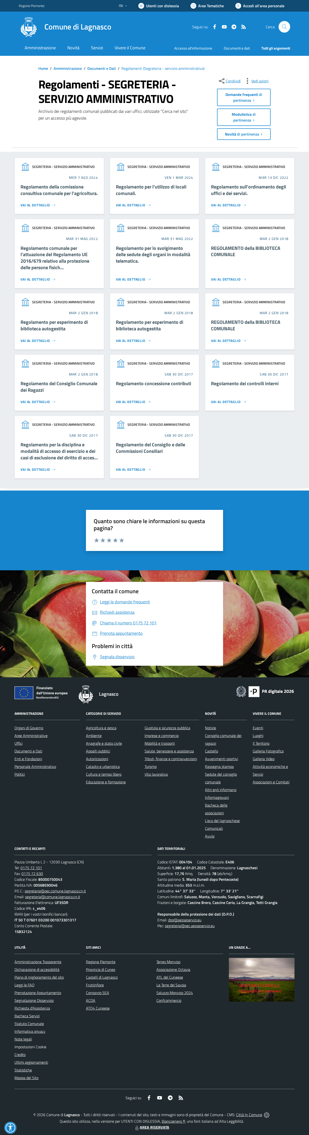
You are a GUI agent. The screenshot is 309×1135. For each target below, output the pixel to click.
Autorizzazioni (97, 759)
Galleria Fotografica (268, 751)
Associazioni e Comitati (271, 782)
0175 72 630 (32, 873)
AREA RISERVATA (154, 1127)
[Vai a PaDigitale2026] (265, 691)
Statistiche (23, 1070)
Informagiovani (217, 797)
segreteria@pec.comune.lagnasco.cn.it (55, 891)
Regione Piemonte (31, 5)
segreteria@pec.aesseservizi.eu (190, 926)
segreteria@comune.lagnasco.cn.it (52, 897)
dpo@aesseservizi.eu (184, 920)
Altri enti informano (220, 790)
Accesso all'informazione (193, 48)
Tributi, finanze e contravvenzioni (171, 759)
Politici (19, 774)
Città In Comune (249, 1115)
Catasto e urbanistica (103, 766)
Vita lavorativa (156, 774)
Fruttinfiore (95, 985)
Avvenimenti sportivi (221, 759)
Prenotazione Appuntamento (37, 993)
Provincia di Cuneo (100, 969)
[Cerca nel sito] (284, 27)
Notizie (210, 728)
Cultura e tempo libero (103, 774)
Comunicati (214, 828)
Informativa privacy (29, 1031)
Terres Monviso (168, 962)
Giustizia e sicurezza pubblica (167, 728)
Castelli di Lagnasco (102, 977)
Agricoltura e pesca (101, 728)
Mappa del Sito (26, 1078)
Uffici (18, 743)
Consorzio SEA (97, 993)
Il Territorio (261, 743)
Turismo (151, 766)
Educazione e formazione (106, 782)
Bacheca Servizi (27, 1016)
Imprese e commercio (162, 735)
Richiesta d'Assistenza (32, 1008)
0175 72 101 (31, 868)
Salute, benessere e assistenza (169, 751)
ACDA (90, 1000)
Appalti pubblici (98, 751)
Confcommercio (168, 1000)
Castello (211, 751)
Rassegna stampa (219, 766)
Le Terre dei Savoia (171, 985)
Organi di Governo (28, 728)
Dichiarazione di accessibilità (36, 969)
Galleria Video (263, 759)
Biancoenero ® (173, 1121)
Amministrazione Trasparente (37, 962)
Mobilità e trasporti (160, 743)
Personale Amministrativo (35, 766)
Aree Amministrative (31, 735)
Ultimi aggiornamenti (31, 1062)
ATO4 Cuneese (98, 1008)
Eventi (258, 728)
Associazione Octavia (173, 969)
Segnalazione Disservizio (34, 1000)
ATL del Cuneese (169, 977)
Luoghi (258, 735)
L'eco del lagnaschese (222, 821)
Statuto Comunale (29, 1024)
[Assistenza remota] (266, 1115)
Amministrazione (68, 68)
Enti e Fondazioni (28, 759)
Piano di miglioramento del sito (39, 977)
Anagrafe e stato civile (104, 743)
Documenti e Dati (101, 68)
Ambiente (94, 735)
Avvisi (209, 836)
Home (43, 68)
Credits (20, 1054)
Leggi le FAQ (24, 985)
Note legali (23, 1039)
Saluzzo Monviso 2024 (174, 993)
